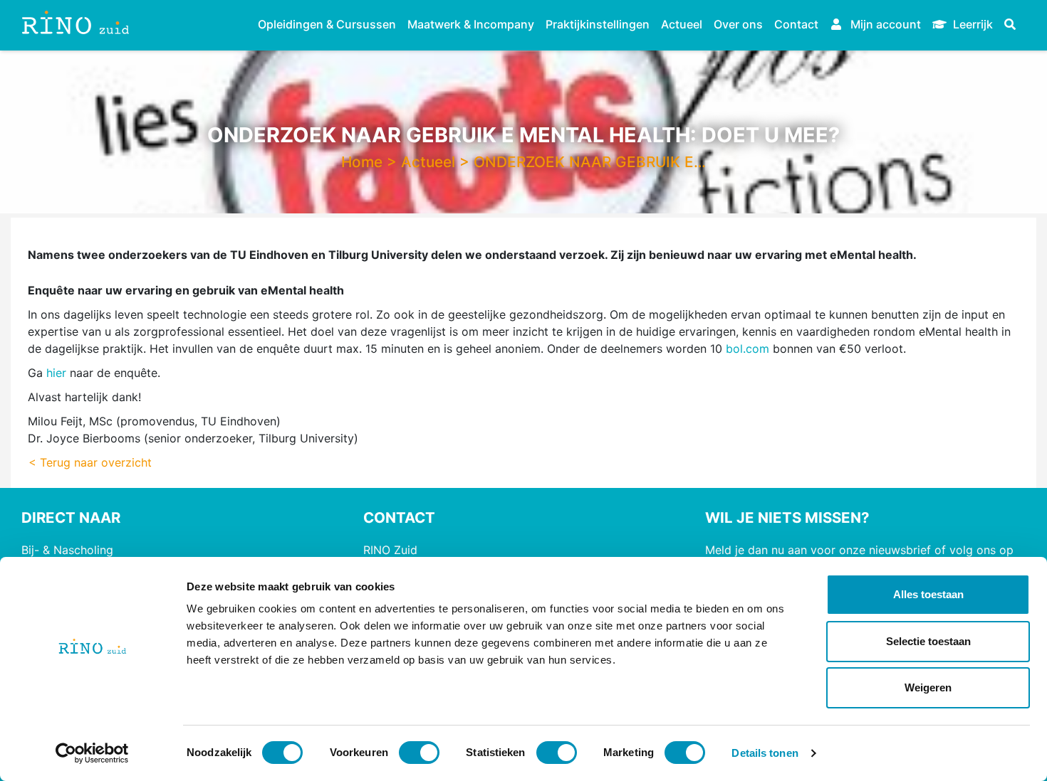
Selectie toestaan (928, 641)
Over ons (738, 24)
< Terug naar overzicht (90, 462)
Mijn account (884, 24)
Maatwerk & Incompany (470, 24)
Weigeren (928, 687)
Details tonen (764, 753)
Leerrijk (971, 24)
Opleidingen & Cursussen (327, 24)
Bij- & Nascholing (67, 550)
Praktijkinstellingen (598, 24)
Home (361, 162)
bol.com (747, 348)
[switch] (419, 752)
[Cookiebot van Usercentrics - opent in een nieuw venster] (92, 753)
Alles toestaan (928, 594)
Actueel (681, 24)
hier (56, 373)
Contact (796, 24)
